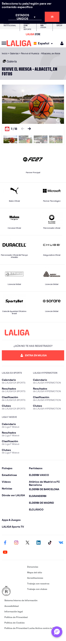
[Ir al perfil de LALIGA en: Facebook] (5, 542)
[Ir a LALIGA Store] (33, 34)
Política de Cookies (14, 622)
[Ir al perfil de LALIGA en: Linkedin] (38, 542)
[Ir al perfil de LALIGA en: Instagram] (16, 542)
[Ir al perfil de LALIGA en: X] (27, 542)
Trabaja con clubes (37, 589)
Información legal (13, 611)
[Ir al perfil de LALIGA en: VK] (61, 542)
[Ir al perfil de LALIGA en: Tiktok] (49, 542)
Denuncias (32, 567)
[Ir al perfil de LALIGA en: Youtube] (5, 552)
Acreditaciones (35, 578)
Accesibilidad (11, 606)
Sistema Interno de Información (20, 600)
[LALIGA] (19, 43)
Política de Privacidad (16, 617)
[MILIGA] (61, 43)
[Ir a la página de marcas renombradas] (14, 591)
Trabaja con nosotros (38, 583)
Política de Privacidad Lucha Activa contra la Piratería (33, 628)
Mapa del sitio (34, 572)
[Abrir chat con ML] (56, 631)
